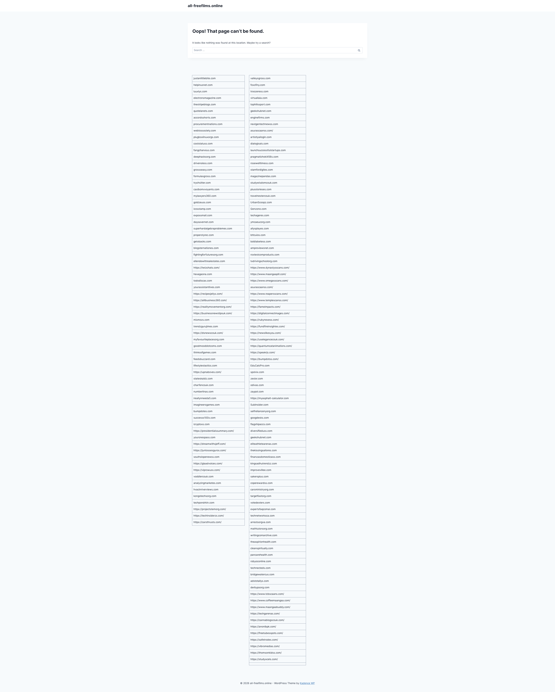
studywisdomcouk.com (263, 182)
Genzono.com (258, 208)
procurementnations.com (208, 124)
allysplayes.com (259, 228)
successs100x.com (204, 417)
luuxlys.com (200, 91)
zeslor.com (256, 378)
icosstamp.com (202, 208)
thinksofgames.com (205, 352)
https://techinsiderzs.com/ (209, 515)
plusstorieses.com (260, 189)
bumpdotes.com (203, 411)
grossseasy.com (203, 169)
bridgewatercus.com (262, 574)
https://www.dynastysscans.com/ (269, 267)
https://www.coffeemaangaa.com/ (270, 600)
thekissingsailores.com (263, 450)
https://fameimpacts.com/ (265, 306)
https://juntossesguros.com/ (210, 450)
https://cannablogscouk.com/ (267, 620)
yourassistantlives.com (207, 287)
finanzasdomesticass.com (265, 456)
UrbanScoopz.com (261, 202)
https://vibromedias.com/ (265, 646)
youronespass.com (204, 437)
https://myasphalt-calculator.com (269, 398)
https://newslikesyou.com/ (265, 332)
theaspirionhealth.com (263, 541)
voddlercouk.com (203, 476)
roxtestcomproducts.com (264, 254)
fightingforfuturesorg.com (208, 254)
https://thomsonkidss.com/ (266, 652)
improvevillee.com (260, 470)
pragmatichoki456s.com (264, 156)
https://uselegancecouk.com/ (267, 339)
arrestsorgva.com (260, 522)
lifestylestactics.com (205, 365)
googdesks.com (259, 417)
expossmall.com (203, 215)
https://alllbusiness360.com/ (210, 300)
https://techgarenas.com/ (265, 613)
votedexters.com (260, 502)
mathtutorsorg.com (261, 528)
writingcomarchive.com (263, 535)
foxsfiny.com (257, 84)
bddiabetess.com (260, 241)
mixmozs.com (201, 319)
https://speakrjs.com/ (262, 352)
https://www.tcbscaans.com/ (267, 593)
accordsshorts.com (205, 117)
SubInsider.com (259, 404)
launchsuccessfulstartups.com (268, 150)
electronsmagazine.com (207, 97)
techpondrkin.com (204, 502)
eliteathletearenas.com (263, 443)
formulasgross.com (205, 176)
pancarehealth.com (261, 554)
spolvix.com (257, 372)
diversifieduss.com (261, 430)
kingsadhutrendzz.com (263, 463)
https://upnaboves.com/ (207, 372)
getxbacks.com (202, 241)
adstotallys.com (259, 580)
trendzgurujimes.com (206, 326)
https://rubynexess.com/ (264, 319)
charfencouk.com (204, 385)
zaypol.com (257, 391)
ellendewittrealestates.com (209, 261)
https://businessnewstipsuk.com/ (213, 313)
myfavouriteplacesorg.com (209, 339)
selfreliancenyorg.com (263, 411)
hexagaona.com (203, 274)
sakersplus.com (259, 476)
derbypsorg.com (259, 587)
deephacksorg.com (205, 156)
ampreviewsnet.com (262, 248)
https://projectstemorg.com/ (210, 509)
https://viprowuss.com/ (207, 470)
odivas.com (257, 385)
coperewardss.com (261, 483)
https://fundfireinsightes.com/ (267, 326)
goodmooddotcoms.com (208, 345)
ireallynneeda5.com (205, 398)
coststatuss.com (203, 143)
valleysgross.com (260, 78)
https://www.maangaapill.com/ (268, 274)
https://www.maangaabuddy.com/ (270, 607)
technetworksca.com (262, 515)
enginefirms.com (260, 117)
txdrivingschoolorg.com (263, 261)
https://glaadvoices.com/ (208, 463)
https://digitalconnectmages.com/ (269, 313)
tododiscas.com (203, 280)
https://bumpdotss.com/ (264, 359)
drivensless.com (203, 163)
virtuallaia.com (258, 97)
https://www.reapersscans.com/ (269, 293)
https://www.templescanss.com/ (269, 300)
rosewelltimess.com (261, 163)
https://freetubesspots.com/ (266, 633)
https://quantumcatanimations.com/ (271, 345)
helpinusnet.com (203, 84)
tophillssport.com (260, 104)
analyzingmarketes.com (207, 483)
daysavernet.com (204, 222)
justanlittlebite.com (205, 78)
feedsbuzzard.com (204, 359)
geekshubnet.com (260, 110)
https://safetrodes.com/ (264, 639)
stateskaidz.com (203, 378)
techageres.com (259, 215)
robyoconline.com (260, 561)
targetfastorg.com (260, 496)
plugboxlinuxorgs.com (206, 137)
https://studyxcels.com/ (264, 659)
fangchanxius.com (204, 150)
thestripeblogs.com (205, 104)
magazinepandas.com (263, 176)
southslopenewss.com (206, 456)
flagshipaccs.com (260, 424)
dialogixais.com (259, 143)
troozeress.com (259, 91)
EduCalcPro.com (260, 365)
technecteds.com (260, 567)
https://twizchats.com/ (207, 267)
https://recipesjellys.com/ (208, 293)
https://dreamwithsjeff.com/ (210, 443)
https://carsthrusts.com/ (207, 522)
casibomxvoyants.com (206, 189)
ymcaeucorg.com (260, 222)
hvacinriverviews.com (206, 489)
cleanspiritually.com (261, 548)
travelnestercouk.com (262, 195)
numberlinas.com (203, 391)
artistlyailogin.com (261, 137)
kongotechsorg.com (205, 496)
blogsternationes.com (206, 248)
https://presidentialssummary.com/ (214, 430)
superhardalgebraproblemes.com (213, 228)
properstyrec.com (204, 235)
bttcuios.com (258, 235)
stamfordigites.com (261, 169)
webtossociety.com (205, 130)
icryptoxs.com (202, 424)
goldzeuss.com (202, 202)
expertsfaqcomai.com (263, 509)
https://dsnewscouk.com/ (208, 332)
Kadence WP (307, 683)
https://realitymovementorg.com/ (213, 306)
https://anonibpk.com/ (263, 626)
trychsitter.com (202, 182)
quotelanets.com (203, 110)
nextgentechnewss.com (264, 124)
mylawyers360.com (205, 195)
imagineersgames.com (207, 404)
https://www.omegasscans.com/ (269, 280)
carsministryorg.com (262, 489)
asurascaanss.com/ (261, 130)
